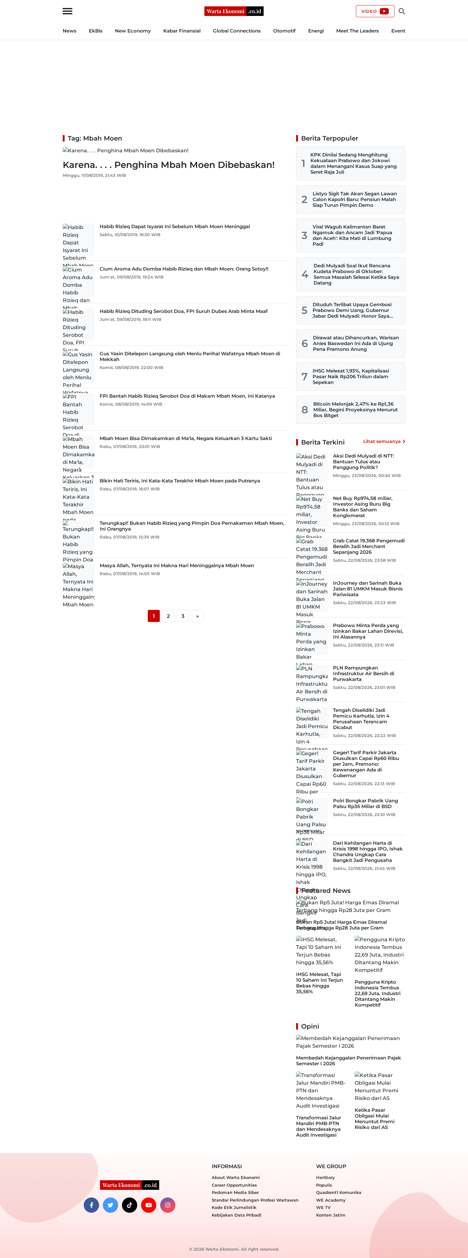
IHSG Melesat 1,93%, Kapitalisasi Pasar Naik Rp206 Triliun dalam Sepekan (351, 376)
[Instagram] (167, 1205)
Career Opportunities (234, 1185)
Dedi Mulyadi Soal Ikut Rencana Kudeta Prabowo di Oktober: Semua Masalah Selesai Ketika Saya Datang (356, 274)
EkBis (96, 31)
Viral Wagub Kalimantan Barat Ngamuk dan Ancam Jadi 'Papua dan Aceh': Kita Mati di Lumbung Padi (352, 235)
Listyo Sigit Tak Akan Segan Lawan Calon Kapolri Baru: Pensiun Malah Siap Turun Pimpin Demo (355, 199)
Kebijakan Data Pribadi (236, 1215)
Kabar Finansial (182, 31)
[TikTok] (129, 1205)
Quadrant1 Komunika (338, 1192)
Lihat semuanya (382, 441)
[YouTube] (148, 1205)
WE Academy (331, 1200)
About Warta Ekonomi (236, 1177)
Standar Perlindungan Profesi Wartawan (255, 1200)
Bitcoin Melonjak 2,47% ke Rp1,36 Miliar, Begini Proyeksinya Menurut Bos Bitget (355, 409)
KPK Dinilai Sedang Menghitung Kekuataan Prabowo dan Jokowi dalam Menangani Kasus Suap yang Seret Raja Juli (353, 163)
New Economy (133, 31)
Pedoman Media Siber (235, 1192)
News (69, 31)
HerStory (325, 1177)
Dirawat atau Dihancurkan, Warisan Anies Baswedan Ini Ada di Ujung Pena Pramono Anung (356, 343)
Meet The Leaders (357, 31)
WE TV (323, 1207)
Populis (324, 1185)
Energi (316, 31)
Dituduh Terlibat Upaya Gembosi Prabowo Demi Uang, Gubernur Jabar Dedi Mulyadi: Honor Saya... (353, 310)
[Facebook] (91, 1205)
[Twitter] (110, 1205)
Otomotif (284, 31)
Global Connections (237, 31)
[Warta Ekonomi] (234, 11)
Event (398, 31)
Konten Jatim (330, 1215)
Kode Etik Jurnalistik (234, 1207)
